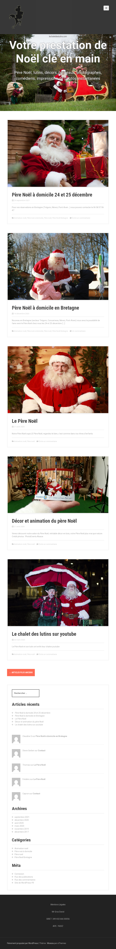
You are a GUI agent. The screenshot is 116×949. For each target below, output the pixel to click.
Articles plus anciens (21, 672)
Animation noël (20, 218)
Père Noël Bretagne (60, 218)
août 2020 (19, 823)
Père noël (47, 218)
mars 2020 (19, 826)
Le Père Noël (24, 421)
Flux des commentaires (25, 880)
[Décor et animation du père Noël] (58, 484)
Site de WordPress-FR (24, 883)
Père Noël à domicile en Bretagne (45, 308)
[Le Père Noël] (58, 379)
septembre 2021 (22, 817)
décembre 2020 (22, 820)
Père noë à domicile (35, 218)
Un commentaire (78, 331)
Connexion (19, 874)
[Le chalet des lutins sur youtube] (58, 592)
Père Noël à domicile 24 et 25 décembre (52, 195)
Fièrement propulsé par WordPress (22, 943)
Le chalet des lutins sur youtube (44, 634)
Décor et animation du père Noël (44, 521)
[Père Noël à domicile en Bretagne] (58, 266)
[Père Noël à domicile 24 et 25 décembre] (58, 153)
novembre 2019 (22, 829)
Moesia (50, 943)
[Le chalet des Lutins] (16, 17)
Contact (41, 750)
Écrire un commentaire (81, 218)
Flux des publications (24, 877)
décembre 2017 (22, 832)
